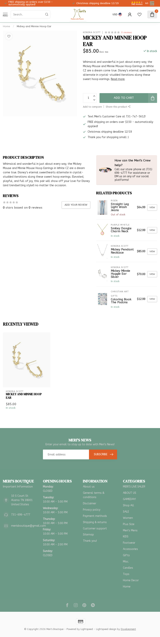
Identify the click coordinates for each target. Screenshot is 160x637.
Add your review (76, 204)
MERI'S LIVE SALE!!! (134, 486)
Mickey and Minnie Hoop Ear (34, 26)
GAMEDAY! (129, 499)
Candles (128, 568)
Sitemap (88, 534)
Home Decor (131, 580)
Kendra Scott (91, 32)
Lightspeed (87, 629)
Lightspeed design (106, 629)
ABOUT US (129, 493)
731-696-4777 (20, 514)
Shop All (128, 505)
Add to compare (92, 106)
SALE (126, 511)
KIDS (125, 536)
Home (6, 26)
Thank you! (90, 541)
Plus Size (128, 524)
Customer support (95, 528)
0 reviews (126, 32)
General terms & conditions (93, 495)
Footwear (129, 542)
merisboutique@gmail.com (28, 525)
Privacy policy (91, 509)
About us (89, 486)
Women (128, 518)
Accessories (130, 549)
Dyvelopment (128, 629)
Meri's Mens (130, 530)
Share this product (117, 106)
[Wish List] (139, 14)
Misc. (126, 561)
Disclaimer (89, 503)
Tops (126, 574)
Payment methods (95, 516)
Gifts (126, 555)
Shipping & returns (95, 522)
